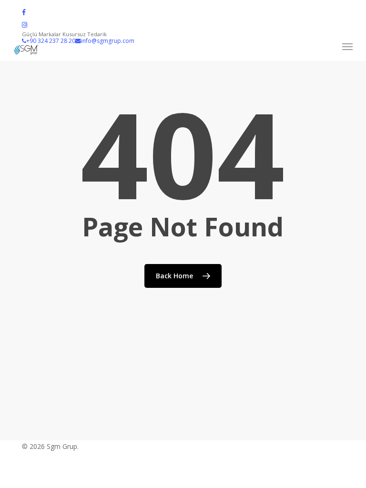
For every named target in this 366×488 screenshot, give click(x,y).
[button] (347, 46)
